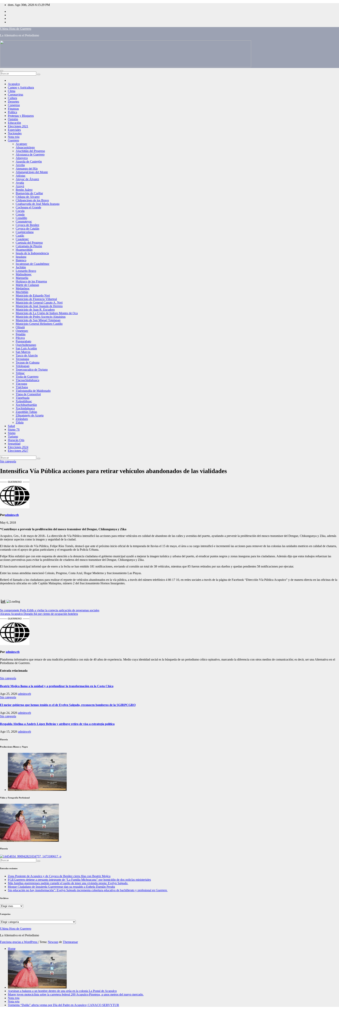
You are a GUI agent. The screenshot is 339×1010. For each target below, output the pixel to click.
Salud (11, 426)
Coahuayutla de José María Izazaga (37, 203)
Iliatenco (21, 260)
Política (12, 112)
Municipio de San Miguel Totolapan (38, 320)
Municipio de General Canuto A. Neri (39, 302)
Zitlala (20, 422)
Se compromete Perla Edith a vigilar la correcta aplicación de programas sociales (49, 610)
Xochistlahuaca (25, 408)
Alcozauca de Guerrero (30, 154)
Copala (20, 214)
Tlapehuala (22, 397)
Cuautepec (22, 239)
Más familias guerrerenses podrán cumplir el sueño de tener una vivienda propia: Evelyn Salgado (68, 883)
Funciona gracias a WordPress (19, 942)
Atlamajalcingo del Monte (32, 172)
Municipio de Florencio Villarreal (36, 299)
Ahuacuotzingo (25, 147)
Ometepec (22, 330)
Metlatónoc (23, 288)
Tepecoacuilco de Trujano (32, 369)
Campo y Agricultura (21, 87)
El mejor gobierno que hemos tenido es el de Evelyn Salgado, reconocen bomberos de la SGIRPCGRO (68, 705)
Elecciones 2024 (18, 447)
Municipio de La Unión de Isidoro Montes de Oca (47, 313)
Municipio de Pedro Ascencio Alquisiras (41, 316)
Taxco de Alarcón (27, 355)
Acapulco (14, 84)
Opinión (13, 119)
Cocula (20, 211)
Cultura (12, 98)
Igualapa (21, 256)
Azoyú (20, 186)
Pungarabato (23, 341)
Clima (11, 91)
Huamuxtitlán (24, 249)
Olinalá (20, 327)
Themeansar (70, 942)
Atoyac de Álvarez (27, 179)
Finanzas (13, 108)
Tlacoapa (21, 383)
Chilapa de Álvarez (28, 196)
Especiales (14, 129)
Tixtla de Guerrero (27, 376)
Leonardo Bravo (26, 270)
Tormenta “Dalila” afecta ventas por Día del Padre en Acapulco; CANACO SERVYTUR (63, 1005)
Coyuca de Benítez (27, 225)
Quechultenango (26, 345)
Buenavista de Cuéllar (29, 193)
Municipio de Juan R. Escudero (35, 309)
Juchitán (21, 267)
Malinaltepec (24, 274)
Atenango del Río (27, 168)
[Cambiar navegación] (1, 70)
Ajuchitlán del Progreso (30, 151)
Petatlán (21, 334)
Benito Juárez (24, 189)
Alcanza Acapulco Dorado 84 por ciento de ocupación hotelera (39, 613)
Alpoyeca (22, 158)
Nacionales (15, 133)
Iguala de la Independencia (32, 253)
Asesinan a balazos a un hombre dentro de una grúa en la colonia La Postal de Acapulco (62, 991)
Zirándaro (22, 419)
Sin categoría (8, 461)
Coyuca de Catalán (27, 228)
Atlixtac (21, 175)
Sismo (11, 433)
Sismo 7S (14, 429)
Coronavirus (15, 94)
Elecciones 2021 (18, 126)
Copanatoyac (24, 221)
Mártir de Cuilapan (27, 285)
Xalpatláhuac (24, 401)
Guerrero (13, 140)
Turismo (13, 436)
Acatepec (21, 144)
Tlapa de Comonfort (28, 394)
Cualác (20, 235)
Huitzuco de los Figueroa (31, 281)
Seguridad (14, 443)
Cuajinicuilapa (25, 232)
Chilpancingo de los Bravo (32, 200)
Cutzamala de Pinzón (29, 246)
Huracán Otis (16, 440)
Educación (14, 122)
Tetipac (20, 373)
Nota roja (13, 136)
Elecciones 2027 (18, 450)
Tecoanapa (22, 359)
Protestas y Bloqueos (21, 115)
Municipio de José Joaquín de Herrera (39, 306)
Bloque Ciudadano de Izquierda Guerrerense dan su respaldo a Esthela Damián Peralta (61, 886)
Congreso (14, 105)
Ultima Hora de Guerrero (15, 28)
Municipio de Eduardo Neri (33, 295)
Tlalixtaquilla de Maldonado (33, 390)
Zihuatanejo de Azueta (30, 415)
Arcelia (20, 165)
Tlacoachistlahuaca (27, 380)
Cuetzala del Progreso (29, 242)
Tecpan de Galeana (27, 362)
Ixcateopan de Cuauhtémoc (32, 263)
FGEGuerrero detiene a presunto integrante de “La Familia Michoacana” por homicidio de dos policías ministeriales (79, 879)
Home (11, 948)
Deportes (13, 101)
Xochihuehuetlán (26, 404)
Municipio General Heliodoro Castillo (39, 323)
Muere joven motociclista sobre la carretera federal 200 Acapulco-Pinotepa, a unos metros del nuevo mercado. (76, 994)
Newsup (53, 942)
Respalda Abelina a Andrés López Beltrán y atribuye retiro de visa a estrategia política (57, 724)
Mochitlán (22, 292)
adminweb (12, 515)
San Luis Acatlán (26, 348)
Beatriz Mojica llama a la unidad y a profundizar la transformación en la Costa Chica (56, 686)
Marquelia (22, 278)
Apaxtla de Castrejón (29, 161)
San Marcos (23, 352)
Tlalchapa (22, 387)
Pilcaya (20, 337)
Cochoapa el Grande (28, 207)
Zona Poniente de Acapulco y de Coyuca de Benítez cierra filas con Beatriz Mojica (59, 876)
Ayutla (20, 182)
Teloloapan (22, 366)
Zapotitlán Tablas (26, 412)
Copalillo (21, 218)
